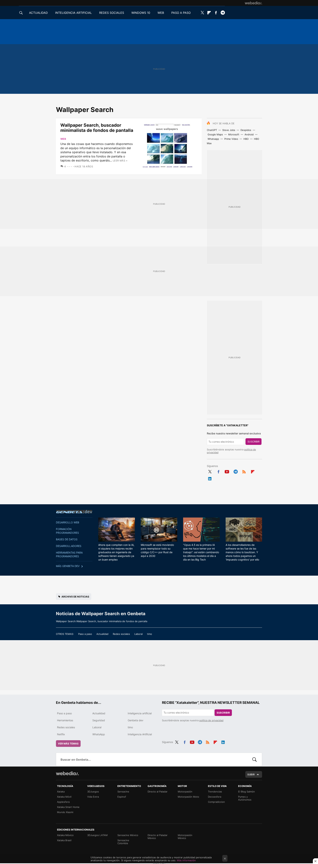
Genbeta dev (74, 512)
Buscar (254, 759)
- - (70, 166)
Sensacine (123, 791)
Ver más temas (68, 743)
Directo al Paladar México (157, 837)
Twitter (202, 12)
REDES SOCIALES (111, 13)
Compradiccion (216, 801)
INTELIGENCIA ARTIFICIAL (73, 13)
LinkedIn (210, 478)
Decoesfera (214, 796)
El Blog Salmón (246, 791)
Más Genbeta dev (68, 566)
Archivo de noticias (75, 596)
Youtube (227, 471)
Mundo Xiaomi (65, 812)
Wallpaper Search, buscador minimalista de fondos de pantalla (96, 127)
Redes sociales (121, 633)
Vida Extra (93, 796)
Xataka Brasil (64, 840)
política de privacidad (211, 720)
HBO (246, 138)
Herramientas (65, 720)
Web (63, 138)
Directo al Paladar (157, 791)
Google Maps (215, 134)
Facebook (216, 12)
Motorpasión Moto (188, 796)
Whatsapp (213, 138)
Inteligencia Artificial (140, 734)
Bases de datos (66, 539)
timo (149, 633)
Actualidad (102, 633)
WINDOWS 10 (140, 13)
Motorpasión (185, 791)
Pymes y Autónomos (244, 798)
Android (249, 134)
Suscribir (253, 441)
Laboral (138, 633)
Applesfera (63, 801)
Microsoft (233, 134)
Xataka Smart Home (68, 807)
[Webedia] (253, 3)
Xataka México (65, 835)
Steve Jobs (228, 130)
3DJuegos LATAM (97, 835)
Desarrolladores (68, 545)
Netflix (61, 734)
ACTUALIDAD (38, 13)
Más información (186, 860)
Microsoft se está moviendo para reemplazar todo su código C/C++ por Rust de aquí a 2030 (157, 550)
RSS (244, 471)
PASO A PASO (181, 13)
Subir (251, 774)
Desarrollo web (67, 522)
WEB (161, 13)
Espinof (121, 796)
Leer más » (120, 160)
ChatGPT (212, 130)
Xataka (61, 791)
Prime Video (231, 138)
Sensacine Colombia (123, 842)
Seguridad (98, 720)
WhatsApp (98, 734)
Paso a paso (85, 633)
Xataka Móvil (64, 796)
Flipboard (209, 12)
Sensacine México (127, 835)
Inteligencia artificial (140, 713)
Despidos (246, 130)
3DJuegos (93, 791)
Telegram (222, 12)
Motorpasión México (185, 837)
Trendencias (215, 791)
